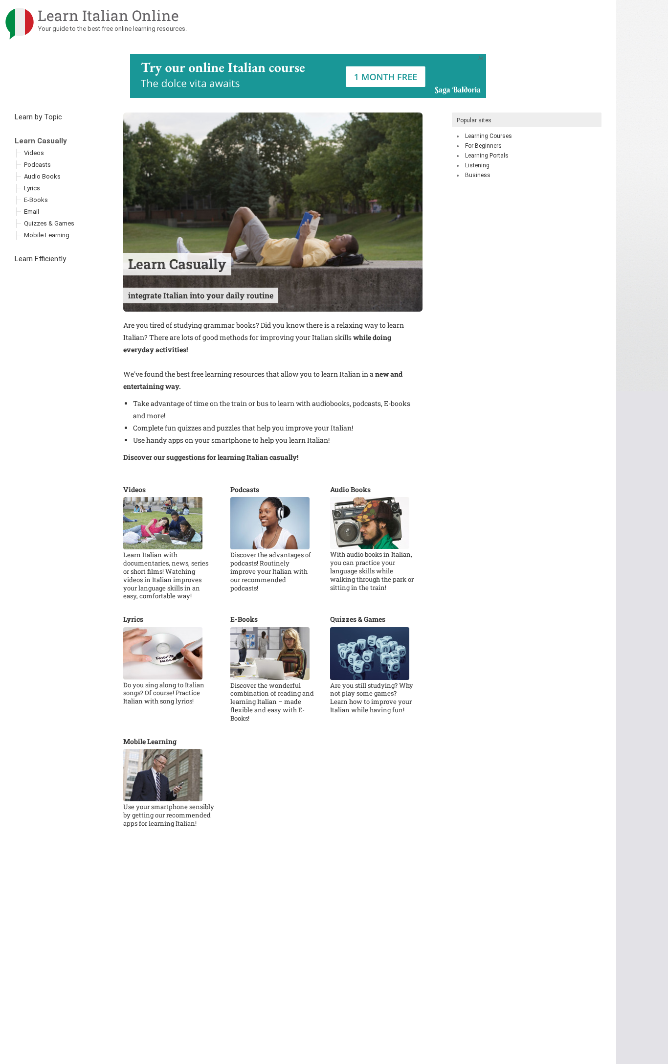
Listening (477, 165)
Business (477, 175)
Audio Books (350, 489)
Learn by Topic (38, 117)
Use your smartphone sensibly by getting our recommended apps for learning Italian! (168, 815)
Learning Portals (487, 155)
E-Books (244, 619)
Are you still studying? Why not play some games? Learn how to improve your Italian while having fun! (371, 698)
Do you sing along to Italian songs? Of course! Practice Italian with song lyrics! (163, 693)
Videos (134, 489)
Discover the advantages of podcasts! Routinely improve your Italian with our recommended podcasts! (270, 571)
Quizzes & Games (357, 619)
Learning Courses (488, 136)
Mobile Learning (150, 741)
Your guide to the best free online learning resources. (112, 28)
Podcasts (244, 489)
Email (31, 211)
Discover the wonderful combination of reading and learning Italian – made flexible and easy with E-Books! (272, 702)
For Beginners (483, 145)
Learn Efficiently (40, 258)
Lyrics (133, 619)
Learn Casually (41, 140)
